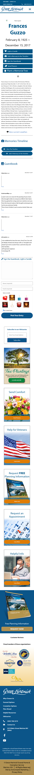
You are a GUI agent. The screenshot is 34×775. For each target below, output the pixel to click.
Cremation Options (10, 706)
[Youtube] (4, 740)
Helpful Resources (9, 713)
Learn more (17, 461)
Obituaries (6, 1)
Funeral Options (9, 702)
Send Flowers (12, 66)
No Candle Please (8, 310)
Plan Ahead (7, 709)
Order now (17, 501)
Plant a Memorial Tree (17, 70)
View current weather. (18, 132)
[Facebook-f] (4, 735)
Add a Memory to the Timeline (17, 56)
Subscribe (17, 340)
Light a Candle (12, 51)
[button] (29, 9)
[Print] (18, 76)
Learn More (17, 541)
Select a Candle (6, 293)
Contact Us (13, 1)
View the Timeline (12, 149)
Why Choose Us (8, 698)
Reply (2, 186)
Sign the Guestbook (14, 61)
